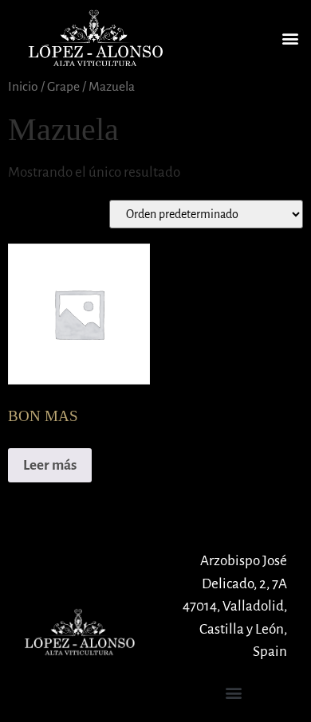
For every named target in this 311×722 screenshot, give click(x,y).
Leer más (50, 465)
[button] (290, 38)
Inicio (23, 86)
